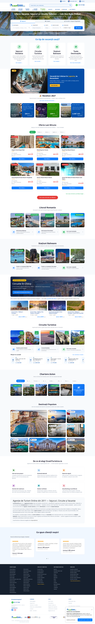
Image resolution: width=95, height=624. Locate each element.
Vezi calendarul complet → (78, 354)
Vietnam (55, 589)
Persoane (66, 25)
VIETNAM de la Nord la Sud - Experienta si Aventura (38, 359)
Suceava (74, 381)
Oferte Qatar (25, 577)
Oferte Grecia (12, 580)
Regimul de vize (51, 610)
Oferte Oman (25, 572)
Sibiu (60, 381)
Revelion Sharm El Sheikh (75, 571)
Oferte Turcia (26, 589)
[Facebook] (12, 610)
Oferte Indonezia (13, 582)
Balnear (57, 33)
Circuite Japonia (40, 572)
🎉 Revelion (64, 9)
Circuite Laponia (40, 582)
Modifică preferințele (71, 620)
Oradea (52, 381)
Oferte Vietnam (26, 590)
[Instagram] (15, 610)
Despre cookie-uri (52, 605)
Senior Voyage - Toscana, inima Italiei (56, 359)
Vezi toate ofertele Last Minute (47, 197)
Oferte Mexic (25, 569)
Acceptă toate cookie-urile (85, 620)
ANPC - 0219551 (33, 610)
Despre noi (32, 603)
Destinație (15, 25)
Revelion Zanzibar (73, 579)
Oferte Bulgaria (13, 574)
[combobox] (37, 27)
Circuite (50, 9)
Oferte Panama (26, 574)
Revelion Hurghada (74, 569)
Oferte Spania (26, 582)
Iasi (44, 381)
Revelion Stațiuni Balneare (75, 577)
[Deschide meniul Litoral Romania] (17, 9)
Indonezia (56, 572)
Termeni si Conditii (34, 605)
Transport (35, 25)
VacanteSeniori (27, 9)
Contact (83, 1)
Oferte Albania (12, 569)
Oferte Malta (12, 589)
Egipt (35, 33)
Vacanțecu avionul (34, 9)
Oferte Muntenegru (27, 571)
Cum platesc (51, 603)
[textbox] (37, 27)
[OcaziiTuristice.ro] (17, 5)
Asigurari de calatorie (52, 607)
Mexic (55, 579)
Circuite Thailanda (40, 577)
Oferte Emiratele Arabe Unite (15, 579)
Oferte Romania (26, 580)
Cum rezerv (50, 601)
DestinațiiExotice (42, 9)
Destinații (57, 9)
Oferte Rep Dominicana (27, 579)
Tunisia (40, 132)
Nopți (46, 25)
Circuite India (39, 575)
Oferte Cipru (12, 575)
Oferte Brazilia (12, 572)
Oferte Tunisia (26, 587)
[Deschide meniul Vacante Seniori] (31, 9)
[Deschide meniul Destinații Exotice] (47, 9)
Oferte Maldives (13, 587)
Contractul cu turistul (52, 608)
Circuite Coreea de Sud (41, 574)
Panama (55, 582)
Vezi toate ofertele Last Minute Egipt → (75, 193)
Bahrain (55, 569)
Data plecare (55, 25)
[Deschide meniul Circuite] (53, 9)
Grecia (46, 33)
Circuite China (40, 569)
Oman (55, 580)
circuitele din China (51, 298)
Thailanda (56, 587)
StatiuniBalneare (20, 9)
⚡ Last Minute (71, 9)
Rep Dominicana (57, 584)
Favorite (63, 1)
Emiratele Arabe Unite (58, 571)
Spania (51, 33)
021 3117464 (81, 5)
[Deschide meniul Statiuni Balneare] (24, 9)
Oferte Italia (12, 584)
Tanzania (55, 585)
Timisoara (36, 381)
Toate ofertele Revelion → (75, 580)
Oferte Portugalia (26, 575)
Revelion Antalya (73, 572)
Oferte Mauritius (13, 592)
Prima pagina (32, 601)
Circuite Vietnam (40, 571)
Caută (79, 27)
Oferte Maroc (12, 590)
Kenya (55, 574)
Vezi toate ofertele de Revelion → (47, 100)
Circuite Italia (39, 579)
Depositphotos (34, 520)
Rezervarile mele (73, 1)
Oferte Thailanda (26, 585)
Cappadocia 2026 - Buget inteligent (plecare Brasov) (73, 359)
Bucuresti (21, 381)
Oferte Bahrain (12, 571)
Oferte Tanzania (26, 584)
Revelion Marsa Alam (74, 574)
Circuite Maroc (40, 580)
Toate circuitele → (41, 584)
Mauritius (55, 577)
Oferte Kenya (12, 585)
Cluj (28, 381)
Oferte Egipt (12, 577)
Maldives (55, 575)
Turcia (40, 33)
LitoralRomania (13, 9)
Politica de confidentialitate (35, 607)
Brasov (67, 381)
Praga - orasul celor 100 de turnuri (20, 359)
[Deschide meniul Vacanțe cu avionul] (39, 9)
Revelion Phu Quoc (74, 575)
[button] (47, 558)
